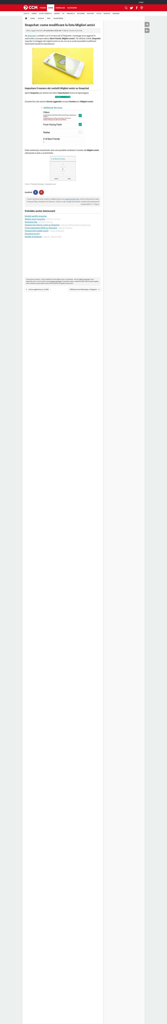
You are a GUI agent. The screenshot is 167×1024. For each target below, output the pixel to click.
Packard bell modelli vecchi (36, 231)
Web (48, 18)
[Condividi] (35, 192)
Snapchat (32, 35)
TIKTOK (98, 13)
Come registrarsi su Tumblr (38, 289)
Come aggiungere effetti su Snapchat (41, 228)
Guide (50, 8)
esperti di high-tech (72, 199)
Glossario (72, 8)
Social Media (58, 18)
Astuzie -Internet (65, 228)
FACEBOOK (107, 13)
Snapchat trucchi (32, 234)
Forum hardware (57, 231)
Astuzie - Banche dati (52, 237)
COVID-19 (26, 13)
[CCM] (30, 7)
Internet (41, 18)
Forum (43, 8)
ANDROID (57, 13)
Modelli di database (33, 237)
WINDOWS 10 (71, 13)
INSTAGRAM (81, 13)
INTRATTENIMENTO (45, 13)
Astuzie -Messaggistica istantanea (76, 225)
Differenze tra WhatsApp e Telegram (83, 289)
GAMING (34, 13)
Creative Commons (56, 281)
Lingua (141, 2)
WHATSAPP (90, 13)
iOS (63, 13)
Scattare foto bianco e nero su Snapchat (42, 225)
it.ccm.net (86, 279)
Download (60, 8)
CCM (80, 279)
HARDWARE (115, 13)
